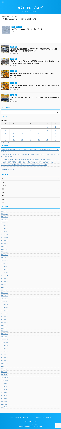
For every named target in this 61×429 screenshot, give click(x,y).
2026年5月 (4, 220)
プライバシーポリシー (39, 417)
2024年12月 (4, 269)
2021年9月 (4, 383)
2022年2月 (4, 369)
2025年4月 (4, 258)
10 (5, 133)
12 (22, 133)
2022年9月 (4, 348)
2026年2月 (4, 228)
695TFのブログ (30, 8)
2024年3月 (4, 296)
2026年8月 (4, 211)
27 (30, 140)
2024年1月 (4, 301)
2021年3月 (4, 401)
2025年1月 (4, 266)
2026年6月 (4, 217)
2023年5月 (4, 325)
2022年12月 (4, 340)
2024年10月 (4, 275)
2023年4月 (4, 328)
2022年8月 (4, 351)
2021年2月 (4, 404)
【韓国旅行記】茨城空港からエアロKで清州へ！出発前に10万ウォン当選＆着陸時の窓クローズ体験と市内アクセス (30, 150)
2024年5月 (4, 290)
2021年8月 (4, 386)
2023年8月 (4, 316)
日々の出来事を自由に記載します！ (30, 424)
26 (22, 140)
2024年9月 (4, 278)
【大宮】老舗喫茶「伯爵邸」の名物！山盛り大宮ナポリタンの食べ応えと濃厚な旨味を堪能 (27, 162)
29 (47, 140)
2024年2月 (4, 299)
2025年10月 (4, 240)
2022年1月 (4, 372)
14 (39, 133)
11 (13, 133)
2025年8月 (4, 246)
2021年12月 (4, 375)
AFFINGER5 (39, 426)
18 (13, 136)
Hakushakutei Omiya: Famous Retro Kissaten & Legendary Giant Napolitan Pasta (25, 159)
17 (5, 136)
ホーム (11, 417)
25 (14, 140)
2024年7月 (4, 284)
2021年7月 (4, 389)
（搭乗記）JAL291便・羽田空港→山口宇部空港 (27, 29)
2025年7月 (4, 249)
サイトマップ (18, 417)
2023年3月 (4, 331)
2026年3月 (4, 225)
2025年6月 (4, 252)
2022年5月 (4, 360)
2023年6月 (4, 322)
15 (47, 133)
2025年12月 (4, 234)
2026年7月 (4, 214)
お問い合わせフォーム (27, 417)
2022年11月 (4, 342)
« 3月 (2, 142)
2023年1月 (4, 337)
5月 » (7, 142)
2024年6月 (4, 287)
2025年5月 (4, 255)
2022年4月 (4, 363)
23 (55, 136)
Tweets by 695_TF (8, 169)
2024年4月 (4, 293)
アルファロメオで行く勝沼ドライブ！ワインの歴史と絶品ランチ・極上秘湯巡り (24, 165)
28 (39, 140)
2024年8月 (4, 281)
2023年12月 (4, 304)
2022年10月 (4, 345)
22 (47, 136)
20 (30, 136)
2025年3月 (4, 261)
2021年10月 (4, 380)
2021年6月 (4, 392)
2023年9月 (4, 313)
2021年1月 (4, 407)
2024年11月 (4, 272)
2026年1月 (4, 231)
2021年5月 (4, 395)
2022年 (9, 16)
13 (30, 133)
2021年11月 (4, 378)
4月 (13, 16)
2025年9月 (4, 243)
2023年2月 (4, 334)
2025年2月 (4, 263)
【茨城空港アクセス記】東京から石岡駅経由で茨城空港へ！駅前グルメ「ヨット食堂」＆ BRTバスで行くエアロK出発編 (30, 155)
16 (55, 133)
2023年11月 (4, 307)
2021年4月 (4, 398)
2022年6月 (4, 357)
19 (22, 136)
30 (55, 140)
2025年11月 (4, 237)
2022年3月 (4, 366)
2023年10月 (4, 310)
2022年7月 (4, 354)
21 (39, 136)
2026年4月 (4, 223)
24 (5, 140)
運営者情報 (48, 417)
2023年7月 (4, 319)
